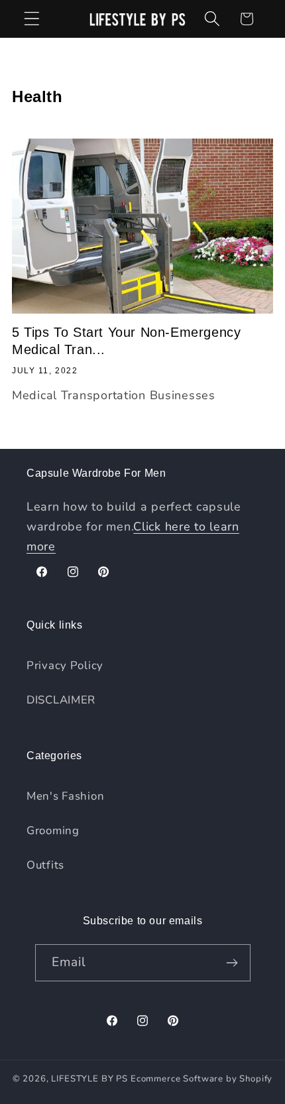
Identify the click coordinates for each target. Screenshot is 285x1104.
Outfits (45, 865)
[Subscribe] (232, 962)
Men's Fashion (65, 796)
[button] (32, 18)
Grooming (53, 830)
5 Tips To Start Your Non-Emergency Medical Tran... (126, 341)
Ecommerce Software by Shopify (201, 1079)
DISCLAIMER (61, 699)
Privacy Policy (65, 665)
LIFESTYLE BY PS (89, 1079)
